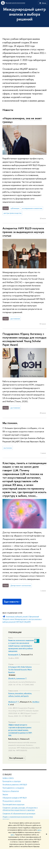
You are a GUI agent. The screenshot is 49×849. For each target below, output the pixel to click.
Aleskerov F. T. (13, 702)
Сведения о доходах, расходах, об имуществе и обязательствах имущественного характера (20, 809)
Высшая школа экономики (15, 3)
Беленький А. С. (14, 654)
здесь (39, 830)
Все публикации (16, 758)
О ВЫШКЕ (7, 774)
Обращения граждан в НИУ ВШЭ (15, 798)
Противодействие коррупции (13, 804)
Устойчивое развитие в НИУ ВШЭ (15, 784)
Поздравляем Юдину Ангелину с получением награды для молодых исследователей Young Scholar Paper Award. (24, 339)
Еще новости (11, 601)
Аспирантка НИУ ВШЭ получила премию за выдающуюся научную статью (23, 231)
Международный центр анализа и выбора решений (24, 14)
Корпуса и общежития (11, 791)
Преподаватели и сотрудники (13, 788)
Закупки (5, 794)
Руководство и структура (12, 781)
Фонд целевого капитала (12, 801)
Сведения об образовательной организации (19, 813)
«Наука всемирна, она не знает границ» (22, 120)
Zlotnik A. (12, 678)
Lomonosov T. (21, 678)
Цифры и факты (8, 778)
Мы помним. (10, 423)
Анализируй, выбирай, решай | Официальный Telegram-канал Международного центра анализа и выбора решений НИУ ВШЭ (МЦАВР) (22, 619)
